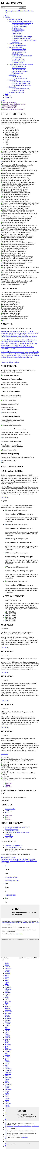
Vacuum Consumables (15, 43)
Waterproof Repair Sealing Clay (20, 861)
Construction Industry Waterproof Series (21, 21)
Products (7, 17)
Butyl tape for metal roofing (20, 24)
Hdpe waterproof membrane (21, 38)
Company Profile (10, 809)
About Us (8, 95)
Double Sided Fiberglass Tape (21, 85)
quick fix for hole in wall (16, 859)
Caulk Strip (12, 87)
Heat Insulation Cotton (15, 19)
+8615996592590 (10, 895)
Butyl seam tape (17, 28)
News (6, 94)
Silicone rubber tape (18, 69)
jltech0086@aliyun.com (12, 880)
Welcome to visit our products (10, 362)
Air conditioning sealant (19, 78)
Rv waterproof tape (18, 59)
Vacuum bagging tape (19, 45)
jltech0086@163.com (11, 877)
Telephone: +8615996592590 (14, 845)
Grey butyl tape (17, 35)
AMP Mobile (11, 857)
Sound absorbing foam (19, 49)
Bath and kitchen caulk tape (20, 88)
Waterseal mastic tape (19, 68)
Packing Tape (13, 80)
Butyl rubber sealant (18, 61)
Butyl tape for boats (18, 30)
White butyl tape (17, 33)
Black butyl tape (17, 31)
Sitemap (3, 857)
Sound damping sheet (19, 52)
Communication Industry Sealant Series (21, 64)
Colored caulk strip (18, 90)
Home (6, 16)
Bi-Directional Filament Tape (21, 83)
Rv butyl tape (16, 57)
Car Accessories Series (15, 47)
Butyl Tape (28, 859)
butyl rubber (4, 859)
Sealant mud (12, 75)
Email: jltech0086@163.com (13, 847)
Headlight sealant (17, 54)
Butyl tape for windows (19, 26)
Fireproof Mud (16, 76)
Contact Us (8, 97)
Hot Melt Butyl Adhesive (16, 92)
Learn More (4, 497)
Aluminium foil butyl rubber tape (22, 23)
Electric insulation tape (19, 66)
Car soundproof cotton (19, 50)
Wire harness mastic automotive (22, 56)
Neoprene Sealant (17, 62)
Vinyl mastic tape (17, 73)
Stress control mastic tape (20, 71)
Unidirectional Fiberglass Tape (21, 82)
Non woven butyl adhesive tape (22, 37)
